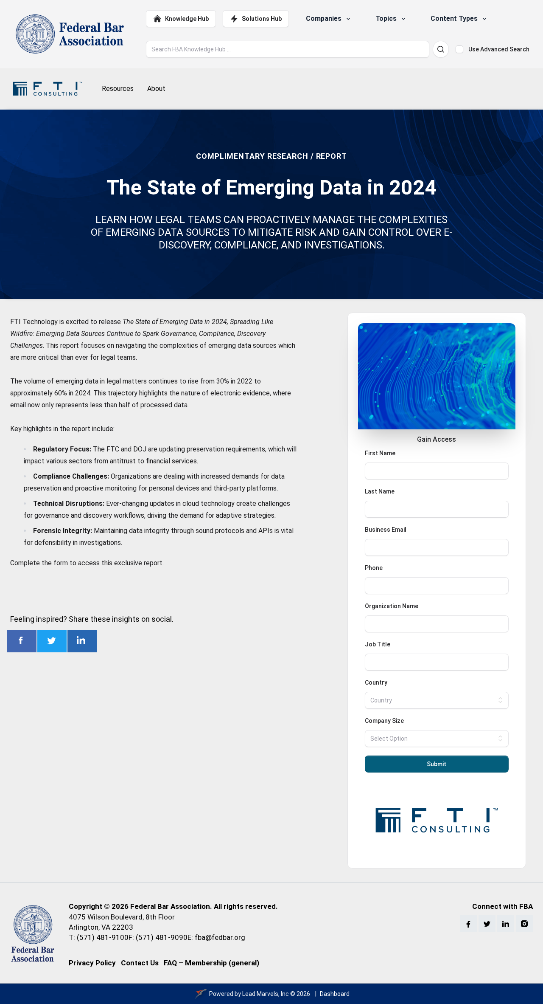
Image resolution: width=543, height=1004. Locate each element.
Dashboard (335, 993)
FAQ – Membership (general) (211, 963)
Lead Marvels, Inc (265, 993)
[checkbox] (459, 49)
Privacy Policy (92, 963)
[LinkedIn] (505, 923)
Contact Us (140, 963)
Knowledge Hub (187, 18)
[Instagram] (524, 923)
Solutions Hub (262, 18)
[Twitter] (487, 923)
